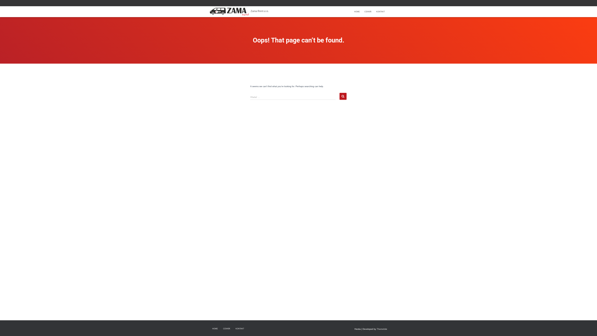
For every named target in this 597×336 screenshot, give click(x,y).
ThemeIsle (382, 329)
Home (357, 12)
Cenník (368, 12)
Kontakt (380, 12)
